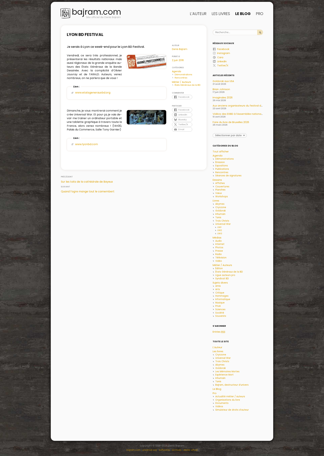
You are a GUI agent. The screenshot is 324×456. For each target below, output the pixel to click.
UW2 (219, 230)
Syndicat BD (222, 278)
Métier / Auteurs (181, 82)
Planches (220, 189)
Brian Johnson (221, 89)
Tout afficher (221, 151)
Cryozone (220, 207)
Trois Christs (222, 220)
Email (181, 129)
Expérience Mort (224, 374)
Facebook (184, 97)
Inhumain (220, 214)
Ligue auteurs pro (225, 275)
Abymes (219, 204)
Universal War (223, 224)
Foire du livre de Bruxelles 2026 (231, 122)
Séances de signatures (228, 175)
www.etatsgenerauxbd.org (92, 93)
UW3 (219, 233)
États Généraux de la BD (187, 85)
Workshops (221, 196)
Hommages (221, 296)
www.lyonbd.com (86, 144)
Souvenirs (220, 316)
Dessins (217, 180)
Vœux (218, 193)
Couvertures (222, 186)
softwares (164, 450)
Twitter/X (183, 124)
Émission (220, 162)
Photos (219, 247)
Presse (219, 250)
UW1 (219, 227)
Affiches (220, 183)
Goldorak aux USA (223, 81)
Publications (222, 169)
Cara (220, 57)
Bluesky (182, 119)
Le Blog (243, 13)
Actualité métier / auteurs (230, 396)
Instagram (223, 53)
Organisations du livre (227, 399)
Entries (219, 331)
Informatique (222, 299)
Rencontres (181, 77)
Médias (217, 237)
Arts (217, 289)
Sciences (220, 309)
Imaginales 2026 (223, 97)
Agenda (176, 71)
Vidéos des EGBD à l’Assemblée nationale (238, 114)
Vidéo (218, 261)
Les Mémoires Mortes (227, 371)
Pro (259, 13)
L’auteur (198, 13)
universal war (149, 450)
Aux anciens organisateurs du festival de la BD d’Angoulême (249, 105)
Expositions (221, 165)
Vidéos (219, 406)
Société (219, 312)
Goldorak (220, 210)
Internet (219, 244)
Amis (218, 286)
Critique (219, 292)
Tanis (218, 217)
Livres (216, 200)
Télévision (220, 257)
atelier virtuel (190, 450)
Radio (218, 254)
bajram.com (96, 12)
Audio (218, 241)
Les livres (221, 13)
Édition (219, 268)
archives (176, 450)
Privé (218, 306)
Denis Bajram (179, 49)
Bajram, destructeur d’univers (232, 384)
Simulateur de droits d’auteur (232, 409)
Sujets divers (220, 282)
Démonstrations (183, 74)
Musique (220, 302)
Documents (221, 403)
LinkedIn (182, 114)
